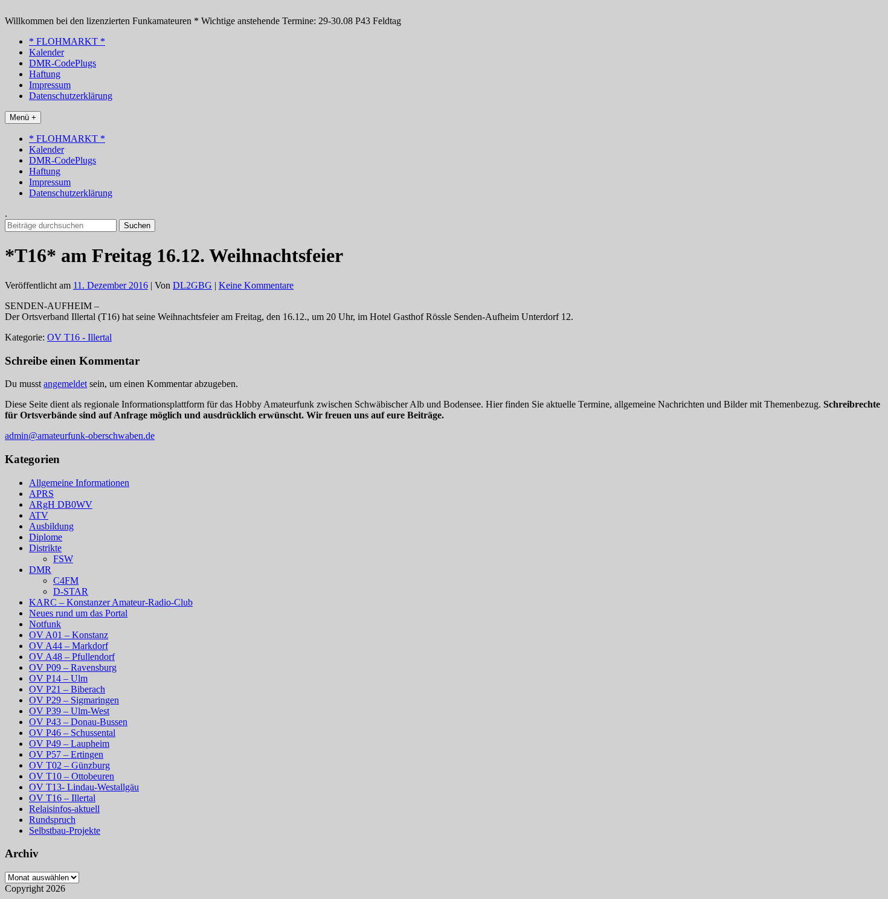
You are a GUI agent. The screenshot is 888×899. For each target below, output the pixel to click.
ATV (38, 515)
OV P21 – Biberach (67, 689)
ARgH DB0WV (60, 504)
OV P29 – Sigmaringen (74, 700)
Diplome (45, 537)
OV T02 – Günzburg (69, 765)
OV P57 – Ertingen (66, 754)
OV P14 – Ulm (58, 678)
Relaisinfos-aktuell (64, 809)
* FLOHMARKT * (67, 41)
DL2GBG (192, 285)
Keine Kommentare (256, 285)
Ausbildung (51, 526)
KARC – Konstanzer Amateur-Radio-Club (111, 602)
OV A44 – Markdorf (68, 646)
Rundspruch (52, 819)
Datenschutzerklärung (70, 96)
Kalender (46, 52)
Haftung (44, 74)
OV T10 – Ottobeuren (71, 776)
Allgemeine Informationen (79, 483)
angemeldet (65, 384)
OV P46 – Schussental (72, 733)
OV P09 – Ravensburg (73, 667)
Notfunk (45, 624)
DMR (40, 570)
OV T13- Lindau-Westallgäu (84, 787)
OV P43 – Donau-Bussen (78, 722)
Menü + (23, 117)
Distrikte (45, 548)
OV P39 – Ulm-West (69, 711)
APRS (41, 493)
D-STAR (70, 591)
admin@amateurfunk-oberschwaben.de (80, 435)
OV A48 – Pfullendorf (72, 656)
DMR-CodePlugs (62, 63)
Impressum (50, 85)
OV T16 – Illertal (62, 798)
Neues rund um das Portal (78, 613)
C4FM (66, 580)
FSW (63, 559)
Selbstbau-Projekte (64, 830)
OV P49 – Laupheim (69, 743)
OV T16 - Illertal (79, 337)
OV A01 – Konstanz (68, 635)
